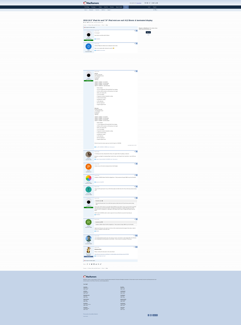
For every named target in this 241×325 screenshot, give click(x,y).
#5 (136, 163)
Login (148, 34)
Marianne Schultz (123, 299)
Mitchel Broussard (86, 295)
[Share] (134, 31)
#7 (136, 186)
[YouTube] (153, 3)
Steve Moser (85, 307)
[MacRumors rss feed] (155, 3)
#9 (136, 219)
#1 (136, 30)
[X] (151, 3)
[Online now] (88, 181)
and (100, 50)
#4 (136, 151)
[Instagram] (149, 3)
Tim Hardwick (122, 295)
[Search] (155, 10)
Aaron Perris (122, 307)
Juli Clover (85, 291)
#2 (136, 43)
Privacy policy (85, 314)
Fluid (84, 316)
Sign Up (148, 32)
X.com (87, 297)
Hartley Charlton (86, 299)
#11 (136, 247)
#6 (136, 175)
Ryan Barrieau (122, 303)
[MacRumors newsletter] (157, 3)
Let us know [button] (139, 3)
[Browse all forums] (154, 10)
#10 (136, 235)
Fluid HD (86, 316)
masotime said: (98, 222)
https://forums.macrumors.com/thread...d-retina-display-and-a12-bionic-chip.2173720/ (112, 254)
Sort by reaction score (99, 22)
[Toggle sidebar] (157, 10)
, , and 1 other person (106, 159)
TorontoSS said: (98, 200)
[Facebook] (147, 3)
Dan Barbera (85, 303)
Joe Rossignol (122, 291)
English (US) (155, 315)
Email (84, 297)
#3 (136, 71)
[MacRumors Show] (145, 3)
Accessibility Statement (93, 314)
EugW (85, 22)
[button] (93, 7)
